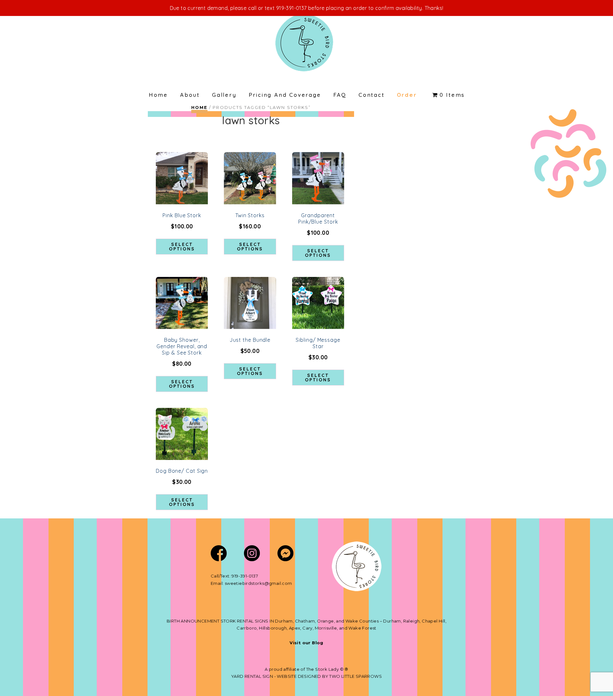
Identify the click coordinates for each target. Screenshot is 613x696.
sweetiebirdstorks (244, 583)
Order (407, 94)
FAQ (339, 94)
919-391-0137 (244, 575)
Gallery (224, 94)
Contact (372, 94)
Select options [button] (182, 246)
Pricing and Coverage (285, 94)
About (190, 94)
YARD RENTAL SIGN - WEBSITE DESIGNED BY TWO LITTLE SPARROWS (306, 676)
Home (158, 94)
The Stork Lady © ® (327, 669)
